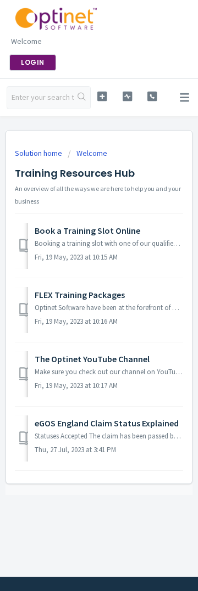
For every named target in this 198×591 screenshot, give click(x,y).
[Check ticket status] (127, 96)
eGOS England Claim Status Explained (107, 423)
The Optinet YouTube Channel (92, 358)
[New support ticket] (102, 96)
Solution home (39, 153)
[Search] (82, 98)
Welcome (91, 153)
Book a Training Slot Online (87, 230)
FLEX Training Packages (80, 294)
